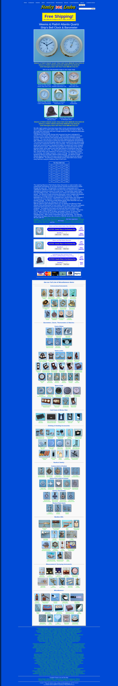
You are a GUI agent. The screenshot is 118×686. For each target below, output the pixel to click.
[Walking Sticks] (53, 672)
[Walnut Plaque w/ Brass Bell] (42, 663)
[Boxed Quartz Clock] (42, 639)
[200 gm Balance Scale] (65, 668)
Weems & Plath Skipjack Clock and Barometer (69, 222)
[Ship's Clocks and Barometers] (45, 637)
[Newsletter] (61, 680)
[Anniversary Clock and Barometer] (41, 643)
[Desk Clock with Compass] (73, 638)
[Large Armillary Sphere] (60, 629)
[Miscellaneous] (47, 680)
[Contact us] (77, 680)
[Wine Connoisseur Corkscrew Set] (56, 654)
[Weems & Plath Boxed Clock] (76, 646)
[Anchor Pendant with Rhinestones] (75, 654)
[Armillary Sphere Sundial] (74, 628)
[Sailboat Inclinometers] (78, 668)
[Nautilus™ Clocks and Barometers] (76, 643)
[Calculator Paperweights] (74, 632)
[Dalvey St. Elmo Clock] (47, 633)
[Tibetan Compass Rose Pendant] (75, 655)
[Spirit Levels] (70, 669)
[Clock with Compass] (54, 641)
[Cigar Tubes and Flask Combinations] (61, 651)
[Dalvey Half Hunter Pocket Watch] (61, 634)
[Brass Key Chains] (43, 664)
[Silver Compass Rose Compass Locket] (73, 656)
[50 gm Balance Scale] (40, 668)
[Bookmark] (62, 673)
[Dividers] (61, 667)
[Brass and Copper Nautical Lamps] (49, 667)
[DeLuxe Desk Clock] (73, 641)
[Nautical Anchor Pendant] (76, 660)
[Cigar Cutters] (45, 652)
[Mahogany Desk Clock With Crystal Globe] (49, 636)
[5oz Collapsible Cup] (76, 649)
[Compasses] (71, 679)
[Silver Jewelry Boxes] (44, 674)
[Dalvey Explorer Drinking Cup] (51, 649)
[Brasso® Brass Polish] (38, 671)
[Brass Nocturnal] (62, 632)
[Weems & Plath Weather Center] (75, 645)
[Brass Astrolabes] (53, 632)
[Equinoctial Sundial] (42, 632)
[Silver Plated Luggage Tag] (42, 672)
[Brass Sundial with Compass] (74, 630)
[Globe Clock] (57, 642)
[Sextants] (65, 679)
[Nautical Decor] (75, 674)
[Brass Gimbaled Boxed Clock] (56, 639)
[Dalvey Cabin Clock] (71, 633)
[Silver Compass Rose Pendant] (77, 658)
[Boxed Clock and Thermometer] (57, 638)
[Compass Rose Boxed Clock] (72, 639)
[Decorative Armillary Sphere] (45, 629)
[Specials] (54, 680)
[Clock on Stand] (49, 642)
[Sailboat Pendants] (41, 661)
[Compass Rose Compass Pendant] (59, 658)
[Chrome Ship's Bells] (69, 663)
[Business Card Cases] (38, 647)
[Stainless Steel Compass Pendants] (45, 659)
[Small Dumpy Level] (50, 669)
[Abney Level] (40, 669)
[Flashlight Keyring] (80, 671)
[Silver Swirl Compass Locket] (54, 656)
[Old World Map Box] (77, 672)
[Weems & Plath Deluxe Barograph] (42, 646)
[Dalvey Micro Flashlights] (68, 671)
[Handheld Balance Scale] (70, 667)
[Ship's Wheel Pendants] (63, 660)
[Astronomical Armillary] (43, 628)
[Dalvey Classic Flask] (76, 650)
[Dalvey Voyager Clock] (59, 633)
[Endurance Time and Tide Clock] (58, 645)
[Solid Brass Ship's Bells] (56, 663)
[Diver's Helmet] (79, 663)
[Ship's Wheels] (75, 664)
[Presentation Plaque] (43, 638)
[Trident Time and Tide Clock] (41, 645)
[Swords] (40, 680)
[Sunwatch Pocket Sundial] (59, 630)
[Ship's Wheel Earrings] (40, 656)
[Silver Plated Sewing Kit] (57, 674)
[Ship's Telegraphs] (44, 665)
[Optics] (78, 679)
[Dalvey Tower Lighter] (55, 652)
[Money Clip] (39, 649)
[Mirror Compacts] (80, 673)
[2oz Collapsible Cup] (64, 649)
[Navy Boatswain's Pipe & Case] (66, 661)
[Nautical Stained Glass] (56, 665)
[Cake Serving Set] (70, 673)
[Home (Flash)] (42, 679)
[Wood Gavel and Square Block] (53, 671)
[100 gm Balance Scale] (52, 668)
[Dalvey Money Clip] (66, 647)
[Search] (66, 680)
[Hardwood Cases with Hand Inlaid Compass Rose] (45, 673)
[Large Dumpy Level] (61, 669)
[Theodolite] (78, 669)
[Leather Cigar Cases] (76, 651)
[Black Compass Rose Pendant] (63, 659)
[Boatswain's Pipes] (52, 661)
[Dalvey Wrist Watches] (77, 634)
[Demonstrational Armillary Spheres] (58, 628)
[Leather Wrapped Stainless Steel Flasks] (59, 650)
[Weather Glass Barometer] (60, 637)
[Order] (71, 680)
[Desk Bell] (67, 674)
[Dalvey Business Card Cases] (52, 647)
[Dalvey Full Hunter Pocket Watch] (43, 634)
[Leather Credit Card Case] (78, 647)
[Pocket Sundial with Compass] (44, 630)
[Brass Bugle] (77, 661)
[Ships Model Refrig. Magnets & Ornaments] (60, 664)
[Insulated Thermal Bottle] (40, 654)
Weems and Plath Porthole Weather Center (57, 217)
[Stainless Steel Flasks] (42, 650)
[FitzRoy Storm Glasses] (74, 637)
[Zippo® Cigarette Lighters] (68, 652)
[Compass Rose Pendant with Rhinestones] (45, 660)
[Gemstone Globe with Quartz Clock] (70, 636)
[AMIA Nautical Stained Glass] (70, 665)
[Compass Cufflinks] (77, 659)
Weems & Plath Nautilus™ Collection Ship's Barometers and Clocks (57, 218)
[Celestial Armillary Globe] (72, 629)
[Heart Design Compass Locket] (41, 658)
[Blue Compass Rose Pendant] (41, 655)
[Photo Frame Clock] (67, 642)
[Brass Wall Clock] (43, 641)
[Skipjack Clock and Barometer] (60, 646)
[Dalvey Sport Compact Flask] (43, 651)
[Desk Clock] (64, 641)
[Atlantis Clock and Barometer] (58, 643)
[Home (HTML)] (50, 679)
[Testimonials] (58, 679)
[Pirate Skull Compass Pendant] (58, 655)
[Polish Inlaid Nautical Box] (65, 672)
